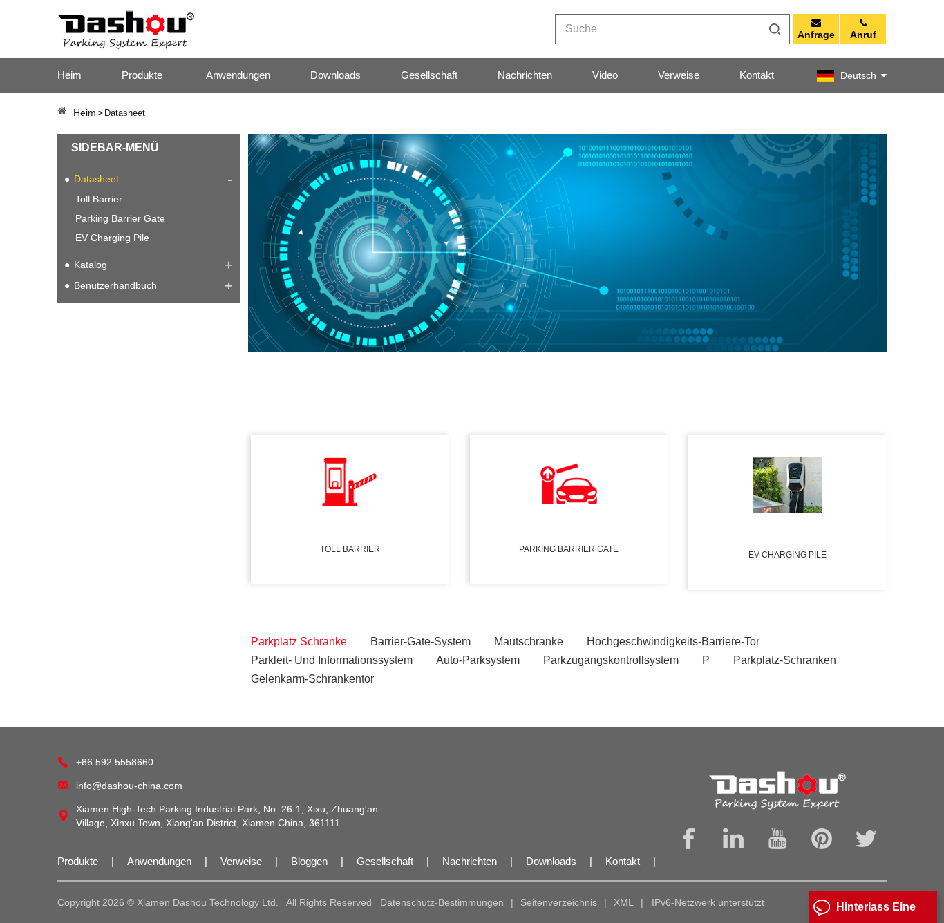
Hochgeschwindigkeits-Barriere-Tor (673, 641)
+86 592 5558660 (114, 762)
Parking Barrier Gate (120, 218)
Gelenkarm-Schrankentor (312, 679)
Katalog (90, 264)
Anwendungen (238, 75)
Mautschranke (528, 641)
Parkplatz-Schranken (784, 660)
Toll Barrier (98, 198)
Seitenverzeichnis (558, 902)
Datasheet (96, 178)
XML (624, 902)
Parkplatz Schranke (299, 641)
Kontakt (756, 75)
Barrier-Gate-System (420, 641)
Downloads (335, 75)
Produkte (142, 75)
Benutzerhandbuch (115, 285)
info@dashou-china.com (129, 785)
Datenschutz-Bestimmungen (442, 902)
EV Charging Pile (112, 237)
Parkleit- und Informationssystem (332, 660)
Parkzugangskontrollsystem (611, 660)
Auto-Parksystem (478, 660)
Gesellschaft (429, 75)
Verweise (678, 75)
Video (605, 75)
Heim (69, 75)
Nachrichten (525, 75)
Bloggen (310, 861)
